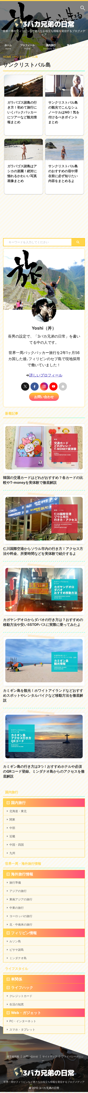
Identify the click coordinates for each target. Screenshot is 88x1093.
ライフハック (22, 987)
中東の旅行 (16, 907)
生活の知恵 (16, 1004)
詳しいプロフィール (45, 375)
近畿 (12, 836)
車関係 (16, 979)
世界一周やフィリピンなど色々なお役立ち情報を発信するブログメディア (44, 1081)
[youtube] (53, 386)
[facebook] (34, 386)
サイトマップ (49, 1056)
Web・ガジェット (26, 1012)
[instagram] (44, 386)
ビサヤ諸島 (16, 949)
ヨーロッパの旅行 (20, 916)
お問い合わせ (44, 397)
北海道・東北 (18, 811)
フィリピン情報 (24, 933)
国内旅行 (18, 802)
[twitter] (25, 386)
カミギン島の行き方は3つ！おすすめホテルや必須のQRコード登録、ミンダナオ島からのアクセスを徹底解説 (44, 771)
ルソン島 (15, 941)
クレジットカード (20, 996)
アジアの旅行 (18, 891)
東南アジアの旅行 (20, 899)
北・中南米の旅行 (20, 924)
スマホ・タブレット (22, 1029)
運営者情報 (13, 1056)
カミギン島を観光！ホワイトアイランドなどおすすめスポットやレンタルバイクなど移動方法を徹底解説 (43, 695)
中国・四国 (16, 844)
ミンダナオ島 (18, 958)
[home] (63, 386)
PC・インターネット (22, 1021)
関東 (12, 819)
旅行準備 (15, 882)
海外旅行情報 (22, 874)
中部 (12, 828)
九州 (12, 853)
